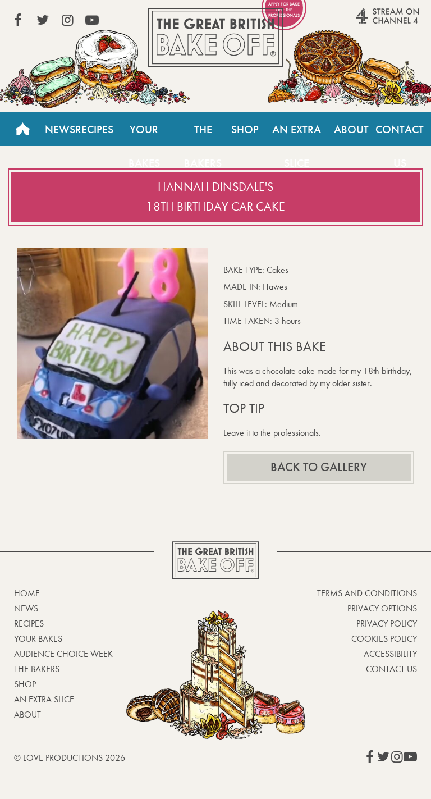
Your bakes (38, 638)
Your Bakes (144, 134)
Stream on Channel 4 (366, 22)
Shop (245, 129)
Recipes (94, 129)
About (351, 129)
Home (22, 129)
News (60, 129)
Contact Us (399, 134)
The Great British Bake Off (215, 37)
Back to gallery (318, 467)
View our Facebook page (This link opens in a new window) (18, 20)
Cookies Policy (384, 638)
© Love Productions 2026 (69, 757)
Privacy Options (382, 608)
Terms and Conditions (367, 593)
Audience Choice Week (63, 654)
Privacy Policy (386, 623)
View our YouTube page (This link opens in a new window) (92, 20)
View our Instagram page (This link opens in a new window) (67, 20)
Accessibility (390, 654)
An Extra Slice (296, 134)
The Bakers (203, 134)
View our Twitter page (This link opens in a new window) (42, 20)
